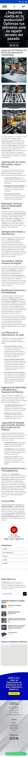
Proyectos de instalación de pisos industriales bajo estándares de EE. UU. (17, 620)
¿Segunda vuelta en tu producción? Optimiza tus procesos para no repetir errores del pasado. (17, 627)
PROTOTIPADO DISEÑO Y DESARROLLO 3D (14, 612)
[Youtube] (14, 738)
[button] (14, 6)
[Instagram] (17, 738)
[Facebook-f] (11, 738)
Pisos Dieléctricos (12, 632)
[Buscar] (25, 594)
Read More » (10, 607)
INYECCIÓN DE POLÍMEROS (14, 605)
